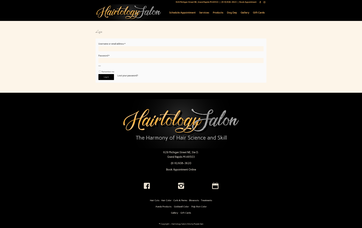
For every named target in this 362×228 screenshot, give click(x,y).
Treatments (206, 200)
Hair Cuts (154, 200)
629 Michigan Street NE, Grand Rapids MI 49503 (197, 2)
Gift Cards (185, 212)
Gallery (174, 212)
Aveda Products (163, 206)
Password (103, 55)
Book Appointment (248, 2)
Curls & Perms (180, 200)
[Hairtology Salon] (128, 12)
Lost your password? (128, 75)
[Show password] (99, 65)
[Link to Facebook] (260, 2)
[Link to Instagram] (264, 2)
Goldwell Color (181, 206)
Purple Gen (198, 224)
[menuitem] (182, 12)
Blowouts (194, 200)
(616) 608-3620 (229, 2)
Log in (106, 77)
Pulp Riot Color (199, 206)
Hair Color (166, 200)
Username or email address (111, 44)
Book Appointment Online (181, 169)
